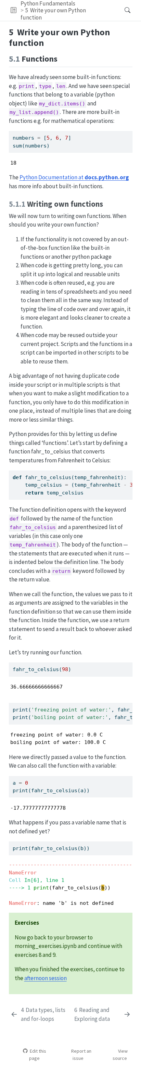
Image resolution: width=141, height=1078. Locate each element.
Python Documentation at (74, 177)
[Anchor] (63, 58)
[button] (13, 10)
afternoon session (45, 978)
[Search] (122, 10)
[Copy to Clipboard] (129, 472)
